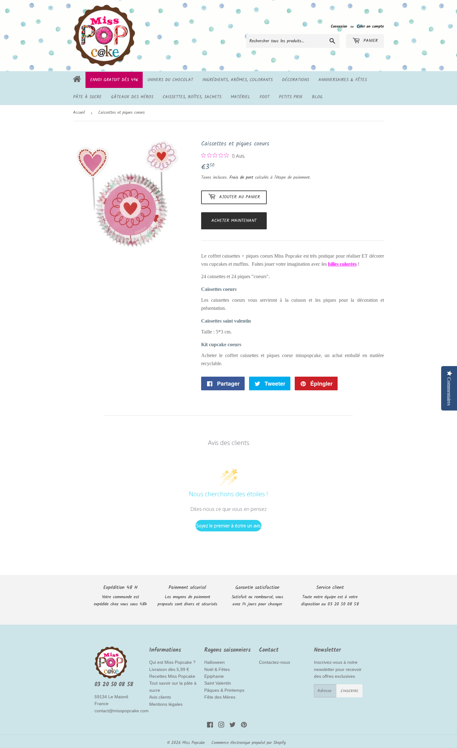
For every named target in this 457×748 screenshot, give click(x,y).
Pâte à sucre (87, 97)
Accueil (79, 112)
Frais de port (241, 177)
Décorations (295, 79)
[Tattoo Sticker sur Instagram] (221, 726)
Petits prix (290, 97)
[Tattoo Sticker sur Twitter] (232, 726)
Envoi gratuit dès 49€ (114, 79)
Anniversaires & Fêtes (342, 79)
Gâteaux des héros (132, 97)
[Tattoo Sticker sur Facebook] (210, 726)
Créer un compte (370, 27)
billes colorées (342, 264)
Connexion (339, 27)
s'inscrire (349, 691)
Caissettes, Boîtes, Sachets (192, 97)
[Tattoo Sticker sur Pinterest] (244, 726)
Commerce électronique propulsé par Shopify (248, 743)
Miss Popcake (193, 743)
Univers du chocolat (170, 79)
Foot (265, 97)
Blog (317, 97)
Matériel (240, 97)
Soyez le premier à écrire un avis (228, 526)
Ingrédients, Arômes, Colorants (237, 79)
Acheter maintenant (233, 220)
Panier (370, 40)
